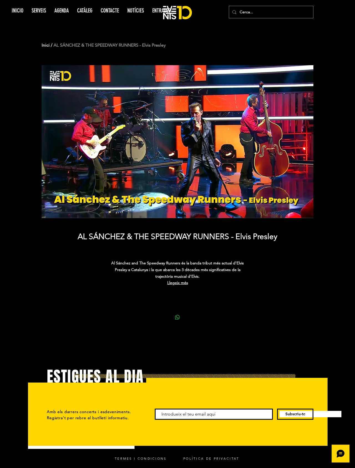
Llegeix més (177, 282)
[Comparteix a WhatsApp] (177, 317)
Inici (46, 45)
